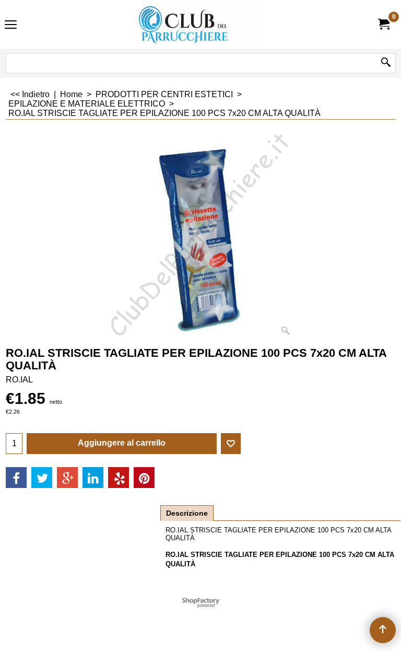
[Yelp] (118, 477)
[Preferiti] (231, 444)
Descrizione (187, 513)
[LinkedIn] (92, 477)
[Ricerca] (386, 63)
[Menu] (11, 25)
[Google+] (67, 477)
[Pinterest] (144, 477)
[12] (198, 24)
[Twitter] (41, 477)
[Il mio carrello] (383, 24)
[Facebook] (16, 477)
